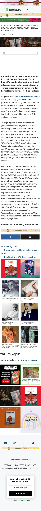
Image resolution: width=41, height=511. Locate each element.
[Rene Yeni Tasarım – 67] (30, 432)
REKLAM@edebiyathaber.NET (20, 459)
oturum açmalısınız (29, 360)
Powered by (15, 500)
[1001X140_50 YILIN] (20, 5)
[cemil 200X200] (30, 384)
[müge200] (10, 384)
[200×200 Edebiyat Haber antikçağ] (10, 406)
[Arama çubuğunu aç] (27, 9)
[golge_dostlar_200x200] (30, 277)
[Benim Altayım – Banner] (10, 427)
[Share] (10, 236)
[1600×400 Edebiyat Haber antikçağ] (20, 47)
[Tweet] (30, 236)
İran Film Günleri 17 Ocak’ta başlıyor (20, 257)
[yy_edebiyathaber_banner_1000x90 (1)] (20, 232)
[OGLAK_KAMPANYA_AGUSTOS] (10, 277)
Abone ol (20, 493)
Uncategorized (11, 246)
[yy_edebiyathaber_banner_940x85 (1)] (20, 16)
